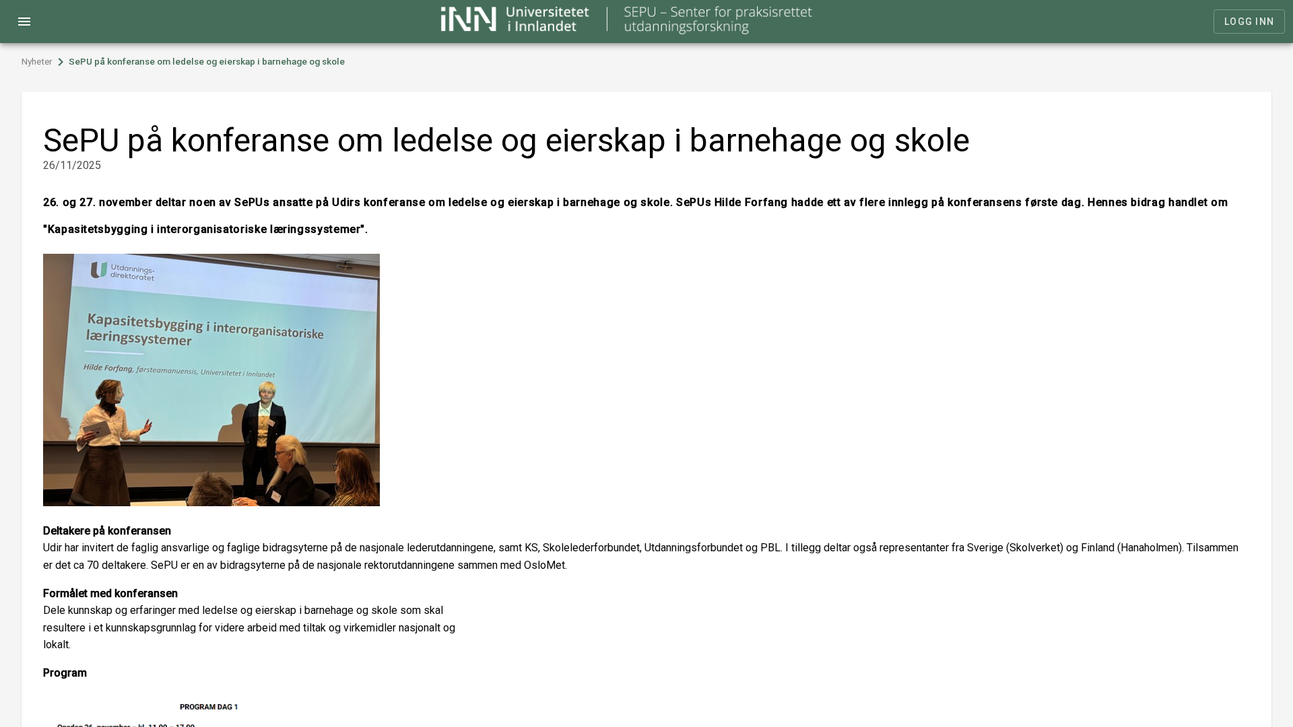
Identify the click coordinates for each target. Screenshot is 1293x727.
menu (24, 21)
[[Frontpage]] (627, 30)
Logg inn (1249, 21)
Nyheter (37, 62)
